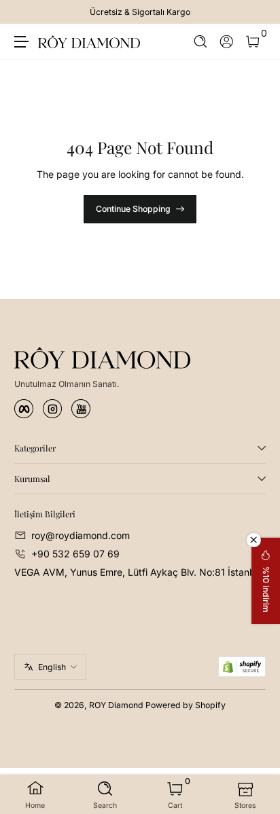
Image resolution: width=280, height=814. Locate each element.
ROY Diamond (116, 705)
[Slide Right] (256, 12)
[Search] (201, 42)
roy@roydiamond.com (80, 535)
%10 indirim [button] (266, 589)
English (52, 667)
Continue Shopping (133, 209)
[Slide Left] (23, 12)
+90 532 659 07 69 (75, 553)
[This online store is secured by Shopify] (242, 666)
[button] (201, 42)
